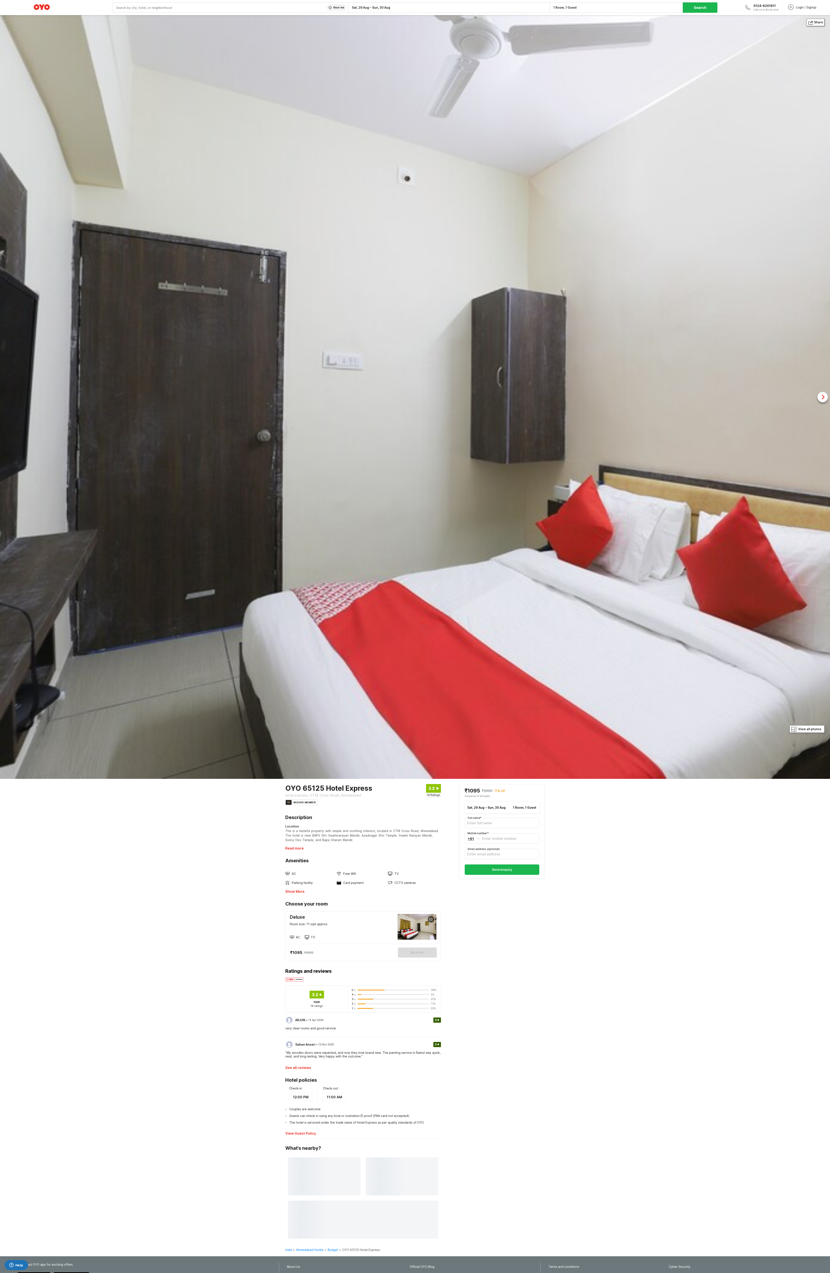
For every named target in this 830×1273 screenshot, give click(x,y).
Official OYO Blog (422, 1266)
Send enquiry (502, 869)
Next (822, 397)
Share (818, 22)
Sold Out (417, 952)
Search (700, 7)
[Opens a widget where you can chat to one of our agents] (16, 1265)
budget (333, 1250)
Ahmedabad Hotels (310, 1250)
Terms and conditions (563, 1266)
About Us (293, 1266)
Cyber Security (679, 1266)
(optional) (484, 849)
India (288, 1250)
